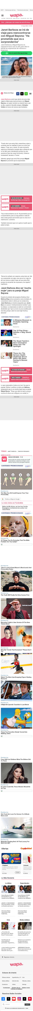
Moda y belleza (5, 981)
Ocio (23, 977)
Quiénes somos (26, 987)
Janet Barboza (6, 99)
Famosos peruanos (23, 451)
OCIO (28, 18)
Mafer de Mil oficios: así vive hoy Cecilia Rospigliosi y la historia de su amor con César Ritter (15, 508)
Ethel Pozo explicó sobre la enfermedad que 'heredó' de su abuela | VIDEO (20, 379)
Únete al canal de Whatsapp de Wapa (17, 53)
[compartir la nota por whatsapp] (26, 93)
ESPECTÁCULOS (9, 18)
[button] (31, 22)
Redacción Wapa (9, 93)
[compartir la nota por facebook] (17, 93)
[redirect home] (16, 964)
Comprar (17, 872)
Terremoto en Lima (22, 10)
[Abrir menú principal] (2, 15)
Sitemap (24, 984)
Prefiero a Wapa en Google (12, 499)
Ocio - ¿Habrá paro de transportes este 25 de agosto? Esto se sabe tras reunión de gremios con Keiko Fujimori (15, 22)
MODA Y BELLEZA (16, 18)
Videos (13, 984)
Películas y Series (26, 981)
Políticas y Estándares (16, 989)
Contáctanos (6, 987)
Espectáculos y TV (16, 977)
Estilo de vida (15, 981)
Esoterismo (5, 984)
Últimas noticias (6, 977)
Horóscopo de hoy (10, 10)
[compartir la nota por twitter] (22, 93)
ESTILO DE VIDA (23, 18)
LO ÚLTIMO (3, 18)
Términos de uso (16, 987)
